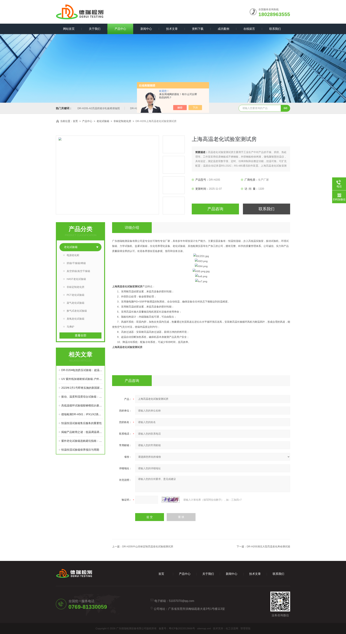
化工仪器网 (232, 628)
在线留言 (249, 28)
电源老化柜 (73, 255)
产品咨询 (215, 209)
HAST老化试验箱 (76, 279)
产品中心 (120, 28)
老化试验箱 (103, 121)
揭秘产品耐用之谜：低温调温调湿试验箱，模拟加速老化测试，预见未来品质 (82, 431)
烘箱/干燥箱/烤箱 (76, 263)
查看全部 (80, 335)
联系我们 (275, 28)
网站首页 (69, 28)
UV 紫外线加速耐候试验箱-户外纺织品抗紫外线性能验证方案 (82, 378)
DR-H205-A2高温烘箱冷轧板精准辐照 (98, 108)
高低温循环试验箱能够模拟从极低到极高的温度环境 (82, 405)
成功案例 (223, 28)
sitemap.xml (204, 628)
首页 (75, 121)
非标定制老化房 (122, 121)
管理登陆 (245, 628)
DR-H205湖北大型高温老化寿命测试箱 (268, 546)
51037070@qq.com (181, 600)
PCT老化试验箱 (75, 294)
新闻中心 (146, 28)
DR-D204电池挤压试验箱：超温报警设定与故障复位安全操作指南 (82, 370)
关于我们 (94, 28)
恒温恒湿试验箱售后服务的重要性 (81, 423)
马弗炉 (70, 326)
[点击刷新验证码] (171, 500)
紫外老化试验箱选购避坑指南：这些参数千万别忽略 (82, 440)
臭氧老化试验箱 (75, 318)
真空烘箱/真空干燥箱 (78, 271)
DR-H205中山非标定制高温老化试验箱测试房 (147, 546)
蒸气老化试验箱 (75, 302)
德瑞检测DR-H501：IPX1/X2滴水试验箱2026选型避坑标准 (82, 414)
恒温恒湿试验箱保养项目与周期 (80, 449)
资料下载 (197, 28)
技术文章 (172, 28)
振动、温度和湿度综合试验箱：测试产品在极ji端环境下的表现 (82, 396)
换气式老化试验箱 (77, 310)
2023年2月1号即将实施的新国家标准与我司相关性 (82, 387)
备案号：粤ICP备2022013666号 (177, 628)
